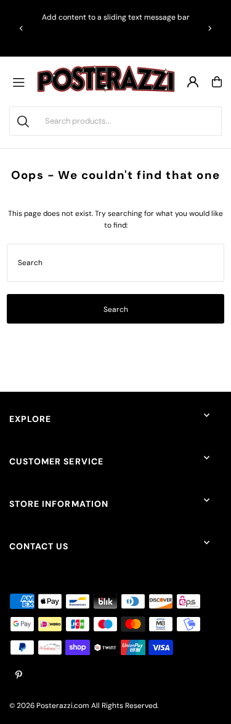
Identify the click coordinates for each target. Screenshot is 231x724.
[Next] (209, 28)
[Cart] (217, 81)
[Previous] (21, 28)
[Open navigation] (21, 82)
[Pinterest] (18, 675)
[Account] (192, 81)
